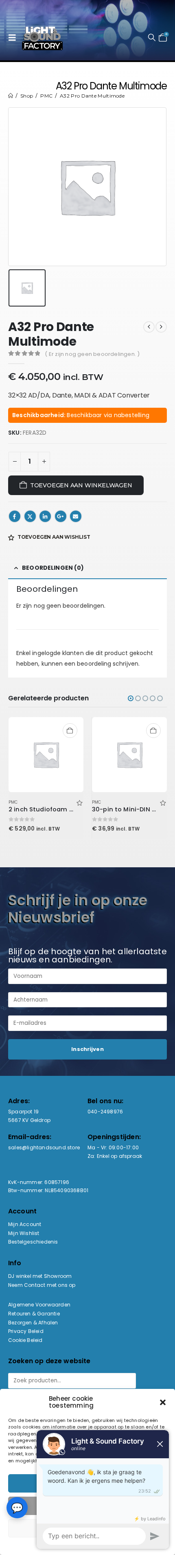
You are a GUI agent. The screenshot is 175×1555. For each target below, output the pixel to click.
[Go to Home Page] (10, 95)
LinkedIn (45, 516)
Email (75, 516)
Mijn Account (24, 1224)
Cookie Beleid (25, 1340)
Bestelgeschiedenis (33, 1241)
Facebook (14, 516)
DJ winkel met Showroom (40, 1276)
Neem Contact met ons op (42, 1285)
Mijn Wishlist (23, 1233)
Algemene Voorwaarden (39, 1304)
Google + (60, 516)
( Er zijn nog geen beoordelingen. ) (92, 354)
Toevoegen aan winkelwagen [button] (70, 730)
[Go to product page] (46, 754)
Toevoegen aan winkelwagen (81, 485)
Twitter (30, 516)
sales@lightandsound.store (44, 1147)
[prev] (149, 327)
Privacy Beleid (26, 1331)
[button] (14, 37)
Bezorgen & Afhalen (33, 1322)
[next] (161, 327)
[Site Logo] (42, 37)
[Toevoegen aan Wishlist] (79, 802)
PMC (13, 802)
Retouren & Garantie (34, 1313)
